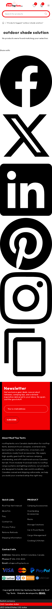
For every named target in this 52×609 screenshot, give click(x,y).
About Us (6, 511)
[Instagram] (13, 482)
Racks (30, 519)
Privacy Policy (8, 527)
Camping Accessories (37, 505)
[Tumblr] (43, 482)
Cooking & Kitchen (35, 540)
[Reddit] (36, 482)
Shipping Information (12, 537)
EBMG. (42, 593)
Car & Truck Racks (35, 530)
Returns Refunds (10, 532)
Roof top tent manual (12, 505)
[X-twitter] (28, 482)
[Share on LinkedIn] (26, 215)
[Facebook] (5, 482)
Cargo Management (36, 535)
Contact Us (7, 521)
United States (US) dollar (16, 607)
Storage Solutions (35, 524)
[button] (26, 377)
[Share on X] (26, 161)
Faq (3, 516)
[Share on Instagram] (26, 323)
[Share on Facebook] (26, 106)
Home (3, 23)
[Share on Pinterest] (26, 269)
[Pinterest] (20, 482)
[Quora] (5, 490)
